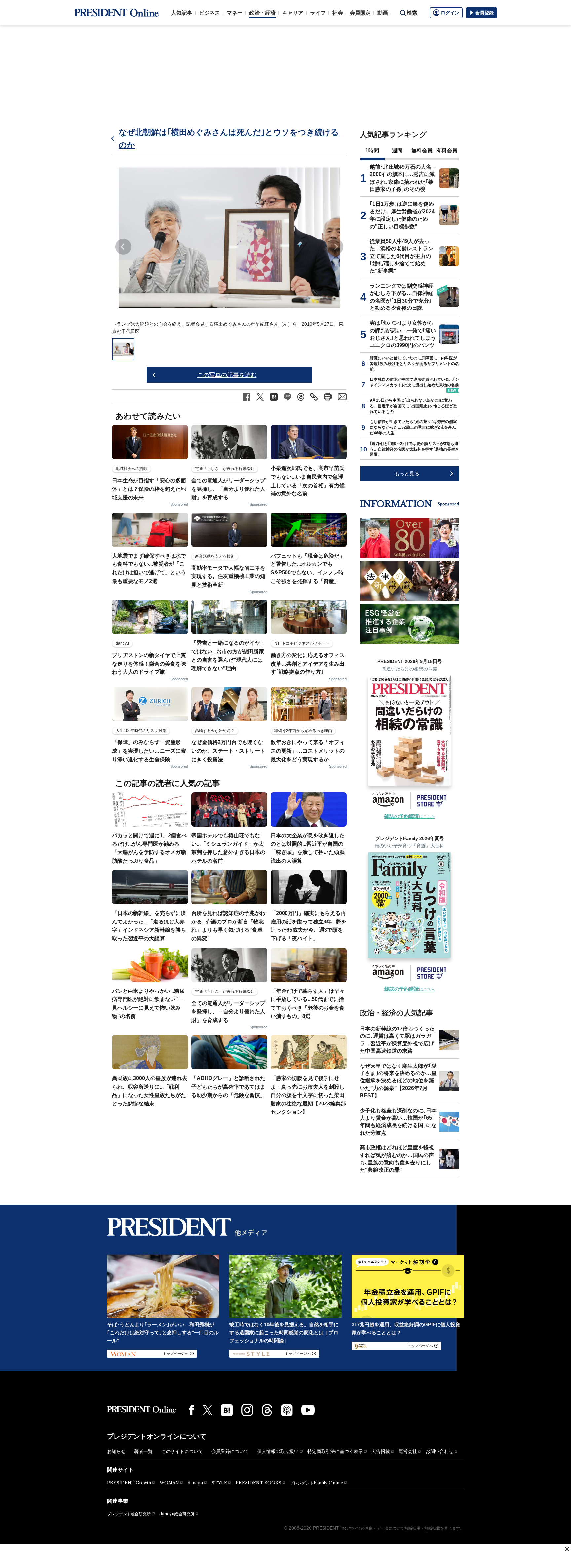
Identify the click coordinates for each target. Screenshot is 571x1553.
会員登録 (484, 12)
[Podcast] (287, 1410)
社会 (337, 13)
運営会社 (408, 1451)
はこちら (409, 816)
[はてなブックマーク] (227, 1410)
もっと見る (407, 473)
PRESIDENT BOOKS (258, 1482)
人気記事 (181, 13)
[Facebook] (191, 1410)
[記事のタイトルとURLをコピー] (314, 397)
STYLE (219, 1482)
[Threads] (267, 1410)
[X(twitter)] (207, 1410)
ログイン (450, 12)
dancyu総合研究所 (176, 1513)
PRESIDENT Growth (129, 1482)
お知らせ (116, 1451)
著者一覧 (143, 1451)
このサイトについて (182, 1451)
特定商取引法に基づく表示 (335, 1451)
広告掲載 (380, 1451)
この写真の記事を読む (227, 375)
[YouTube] (308, 1410)
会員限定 (360, 13)
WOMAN (169, 1482)
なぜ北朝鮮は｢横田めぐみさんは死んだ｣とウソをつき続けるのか (229, 138)
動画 (382, 13)
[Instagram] (247, 1410)
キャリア (292, 13)
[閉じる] (567, 1549)
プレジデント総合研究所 (129, 1514)
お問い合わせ (439, 1451)
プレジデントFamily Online (316, 1482)
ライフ (318, 13)
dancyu (195, 1482)
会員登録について (229, 1451)
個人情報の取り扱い (278, 1451)
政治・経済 (262, 13)
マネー (235, 13)
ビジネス (209, 13)
